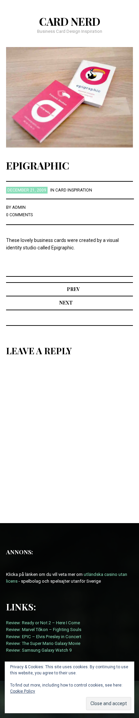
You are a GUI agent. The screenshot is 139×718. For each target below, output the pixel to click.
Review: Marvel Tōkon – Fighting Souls (43, 629)
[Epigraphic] (69, 96)
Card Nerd (69, 21)
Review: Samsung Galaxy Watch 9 (39, 650)
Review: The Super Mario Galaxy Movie (43, 643)
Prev (73, 289)
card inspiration (73, 190)
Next (66, 302)
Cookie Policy (22, 691)
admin (19, 207)
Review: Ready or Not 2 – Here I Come (43, 622)
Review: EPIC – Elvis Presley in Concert (43, 636)
